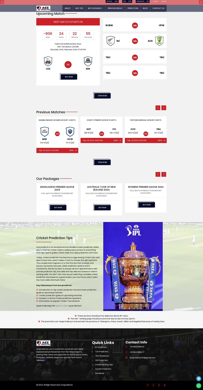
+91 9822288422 (137, 346)
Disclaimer (99, 373)
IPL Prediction (101, 347)
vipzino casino (62, 305)
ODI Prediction (101, 360)
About (68, 8)
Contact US (158, 8)
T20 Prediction (101, 351)
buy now (69, 77)
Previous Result (115, 8)
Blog (145, 8)
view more (102, 96)
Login (155, 1)
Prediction (133, 8)
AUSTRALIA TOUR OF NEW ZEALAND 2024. (101, 188)
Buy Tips (79, 8)
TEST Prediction (102, 356)
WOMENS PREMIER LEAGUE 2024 (146, 187)
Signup (164, 1)
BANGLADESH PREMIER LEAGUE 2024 (57, 188)
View (71, 150)
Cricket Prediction (103, 369)
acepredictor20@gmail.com (142, 357)
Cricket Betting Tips (104, 364)
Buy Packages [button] (95, 8)
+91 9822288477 (137, 352)
